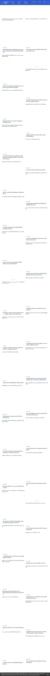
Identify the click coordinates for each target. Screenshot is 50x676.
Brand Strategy (26, 2)
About (39, 1)
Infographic (34, 1)
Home (8, 1)
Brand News (13, 2)
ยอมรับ (48, 674)
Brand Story (19, 2)
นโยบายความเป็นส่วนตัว (40, 673)
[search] (48, 3)
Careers (44, 1)
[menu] (2, 2)
